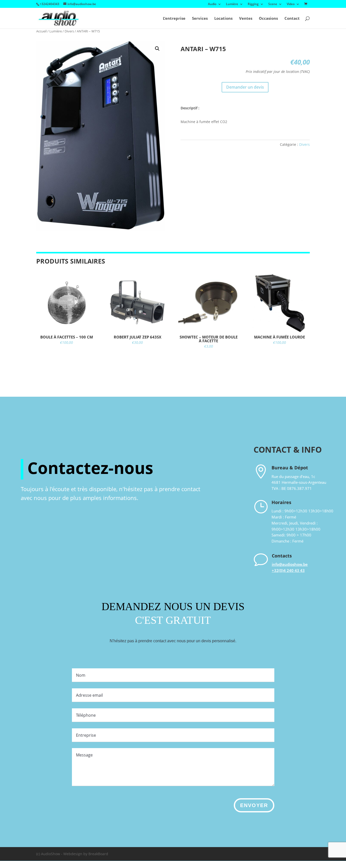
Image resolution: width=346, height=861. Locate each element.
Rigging (253, 4)
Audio (212, 4)
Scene (272, 4)
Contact (292, 18)
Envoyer (254, 805)
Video (291, 4)
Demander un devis (245, 87)
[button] (157, 48)
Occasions (268, 18)
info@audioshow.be (290, 564)
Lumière (232, 4)
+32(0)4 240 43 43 (288, 570)
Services (200, 18)
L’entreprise (174, 18)
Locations (223, 18)
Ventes (245, 18)
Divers (69, 31)
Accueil (41, 31)
